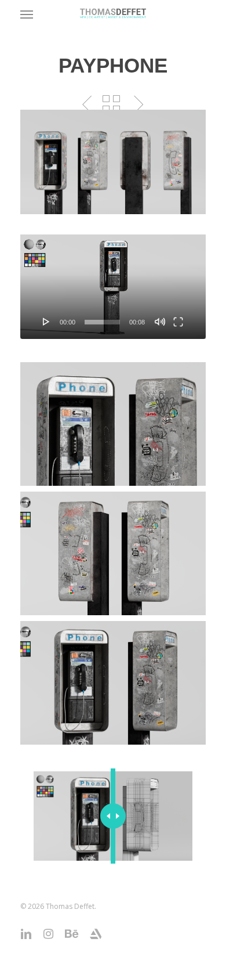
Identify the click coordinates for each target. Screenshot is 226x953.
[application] (113, 286)
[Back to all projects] (111, 104)
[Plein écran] (178, 321)
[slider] (102, 322)
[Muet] (160, 321)
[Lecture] (46, 321)
